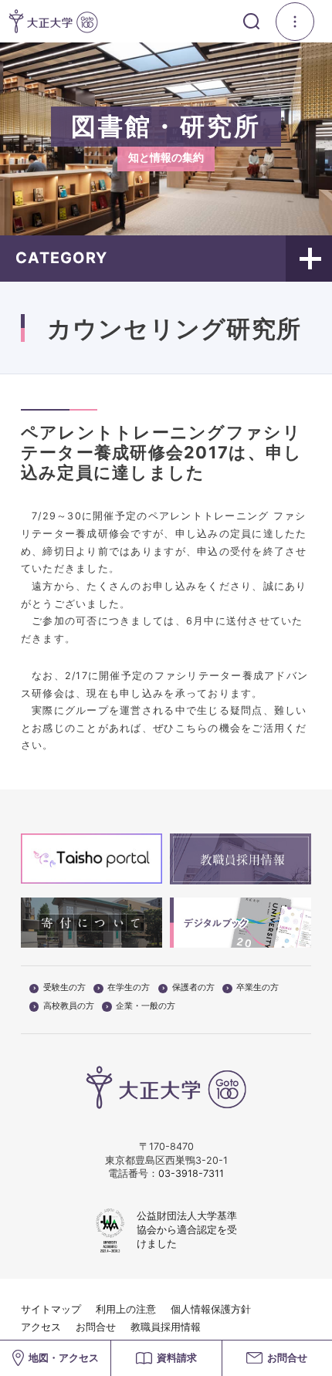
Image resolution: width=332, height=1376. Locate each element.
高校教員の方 (68, 1006)
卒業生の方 (257, 987)
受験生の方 (64, 987)
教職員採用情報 (165, 1327)
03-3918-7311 (191, 1173)
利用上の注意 (126, 1309)
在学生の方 (128, 987)
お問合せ (96, 1327)
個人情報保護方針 (211, 1309)
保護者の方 (193, 987)
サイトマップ (51, 1309)
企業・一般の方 (145, 1006)
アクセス (41, 1327)
